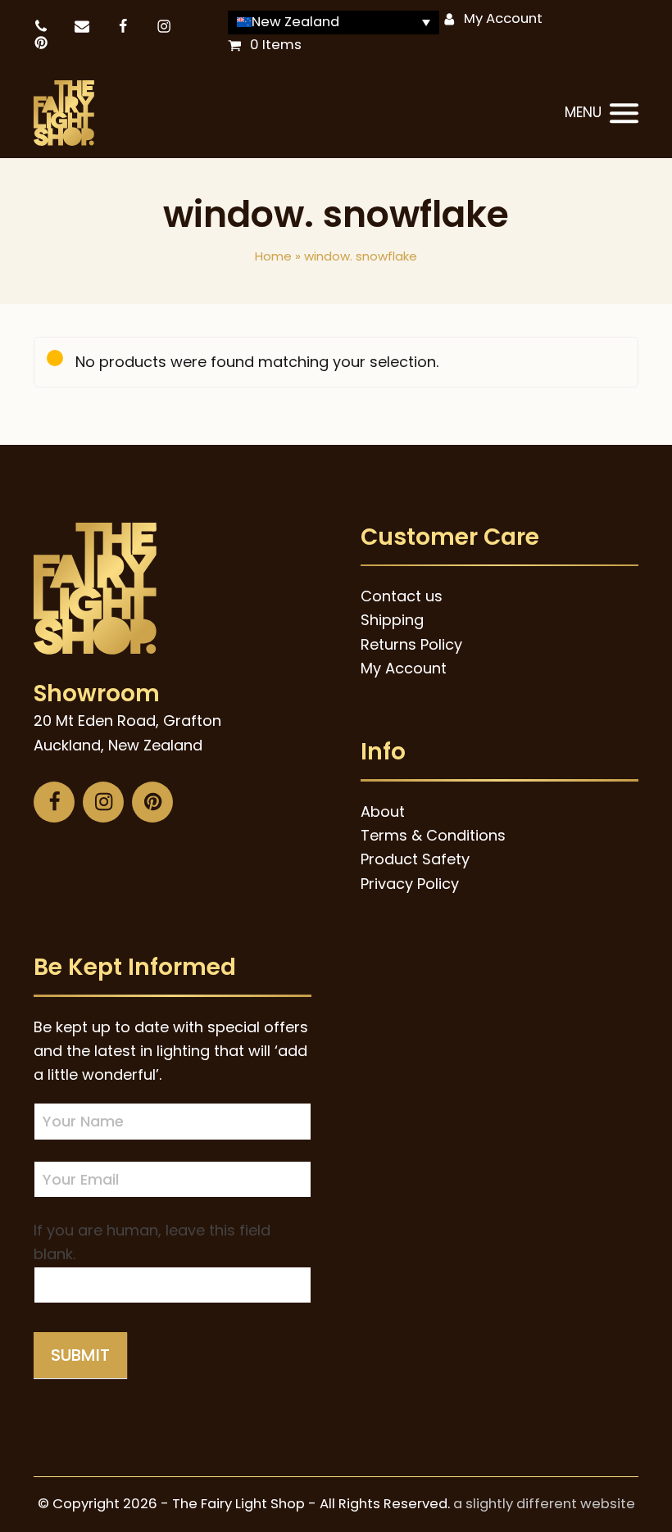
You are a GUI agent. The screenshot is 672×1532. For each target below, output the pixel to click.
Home (273, 256)
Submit (80, 1355)
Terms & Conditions (433, 835)
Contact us (402, 596)
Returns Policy (411, 644)
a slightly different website (544, 1503)
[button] (601, 113)
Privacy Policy (410, 883)
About (383, 811)
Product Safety (415, 859)
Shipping (392, 620)
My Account (503, 18)
